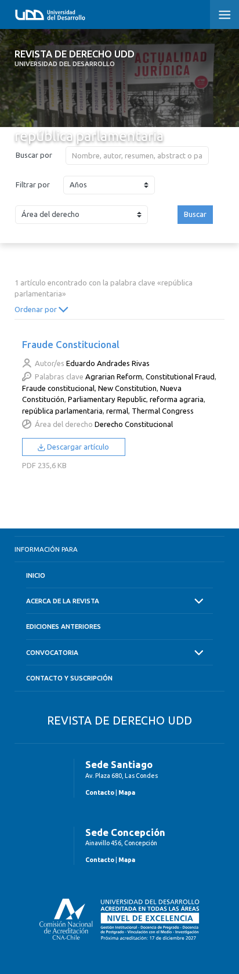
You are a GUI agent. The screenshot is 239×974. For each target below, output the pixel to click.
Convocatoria (52, 652)
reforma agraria (177, 399)
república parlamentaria (62, 411)
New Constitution (127, 388)
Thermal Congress (163, 411)
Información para (46, 549)
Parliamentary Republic (107, 399)
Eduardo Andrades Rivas (108, 363)
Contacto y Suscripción (69, 678)
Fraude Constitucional (70, 344)
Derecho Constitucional (134, 424)
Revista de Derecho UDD (75, 58)
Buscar (195, 214)
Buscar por (34, 155)
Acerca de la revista (62, 600)
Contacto (99, 792)
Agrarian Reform (113, 376)
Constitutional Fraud (180, 376)
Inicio (35, 575)
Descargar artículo (77, 447)
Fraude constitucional (58, 388)
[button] (224, 14)
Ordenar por (37, 309)
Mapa (126, 792)
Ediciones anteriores (63, 626)
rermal (117, 411)
